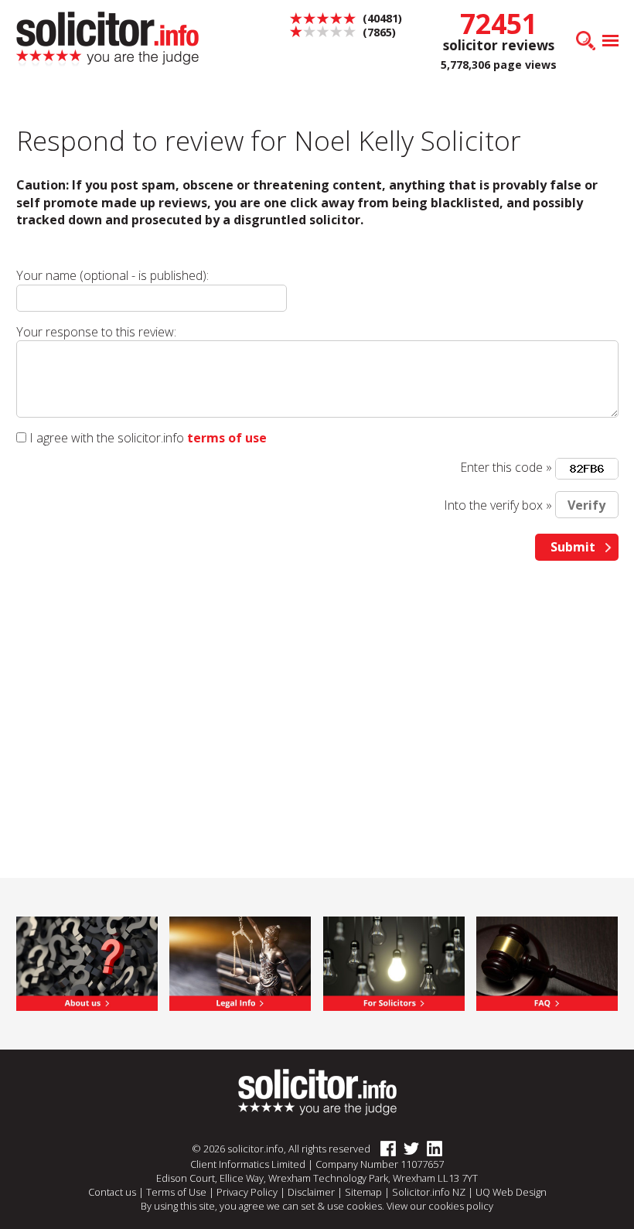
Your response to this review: (96, 331)
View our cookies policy (440, 1206)
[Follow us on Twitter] (407, 1149)
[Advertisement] (317, 692)
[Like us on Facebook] (384, 1149)
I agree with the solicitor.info (106, 437)
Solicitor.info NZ (428, 1192)
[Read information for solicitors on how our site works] (394, 962)
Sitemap (363, 1192)
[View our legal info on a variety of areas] (240, 962)
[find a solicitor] (317, 1091)
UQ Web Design (511, 1192)
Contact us (112, 1192)
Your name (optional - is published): (112, 275)
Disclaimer (311, 1192)
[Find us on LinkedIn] (430, 1149)
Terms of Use (176, 1192)
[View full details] (547, 962)
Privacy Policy (247, 1192)
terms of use (227, 437)
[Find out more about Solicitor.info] (87, 962)
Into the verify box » (498, 505)
